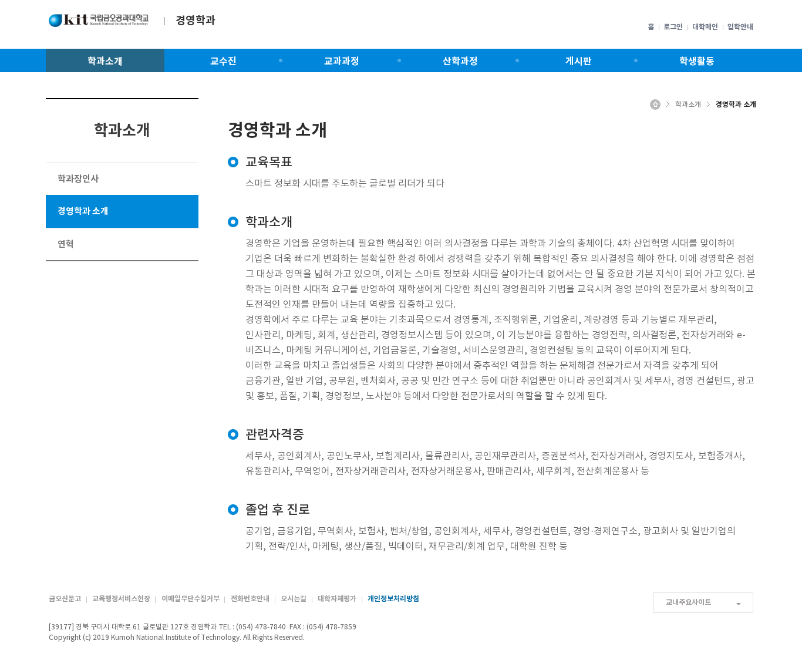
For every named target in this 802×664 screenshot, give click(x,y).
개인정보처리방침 (393, 599)
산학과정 (460, 62)
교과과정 (341, 62)
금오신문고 (65, 599)
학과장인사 (78, 179)
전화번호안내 (250, 599)
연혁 (66, 244)
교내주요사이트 (688, 602)
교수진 (223, 62)
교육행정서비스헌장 (121, 599)
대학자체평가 (337, 599)
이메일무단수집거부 (190, 599)
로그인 (673, 27)
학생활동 (697, 62)
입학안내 (740, 27)
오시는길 (293, 599)
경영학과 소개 (83, 211)
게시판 (578, 62)
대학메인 (705, 27)
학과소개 (105, 62)
